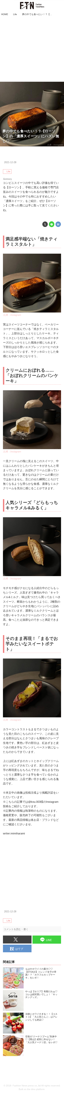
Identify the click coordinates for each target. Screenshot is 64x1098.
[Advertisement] (32, 49)
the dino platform (36, 1089)
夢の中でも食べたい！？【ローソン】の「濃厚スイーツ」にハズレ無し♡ (30, 136)
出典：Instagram (55, 145)
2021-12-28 (10, 162)
